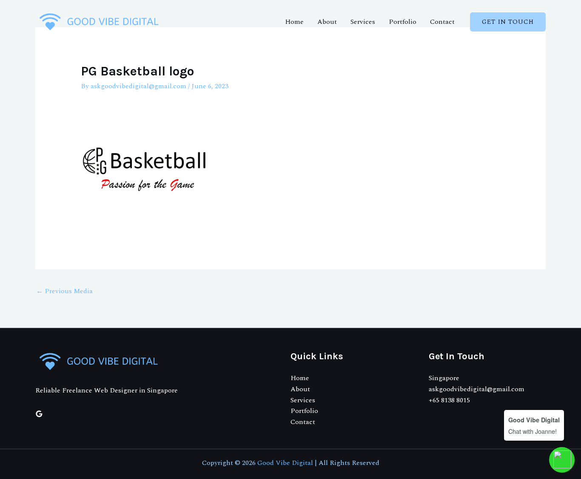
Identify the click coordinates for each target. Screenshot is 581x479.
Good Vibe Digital (285, 463)
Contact (442, 22)
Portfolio (402, 22)
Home (294, 22)
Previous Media (64, 291)
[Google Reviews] (39, 414)
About (327, 22)
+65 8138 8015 (449, 400)
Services (362, 22)
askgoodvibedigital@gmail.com (476, 389)
